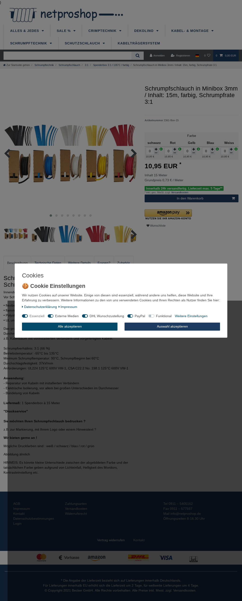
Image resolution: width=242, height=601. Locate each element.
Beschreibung (17, 263)
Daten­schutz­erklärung (40, 307)
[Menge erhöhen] (156, 149)
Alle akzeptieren (70, 326)
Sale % (64, 31)
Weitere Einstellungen (191, 316)
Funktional (164, 316)
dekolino (144, 31)
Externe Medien (67, 316)
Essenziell (37, 316)
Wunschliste (157, 225)
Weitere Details (79, 263)
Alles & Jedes (25, 31)
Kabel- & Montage (190, 31)
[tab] (17, 263)
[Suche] (137, 56)
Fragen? (104, 263)
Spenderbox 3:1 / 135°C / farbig (110, 65)
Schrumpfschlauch (69, 65)
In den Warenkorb (190, 198)
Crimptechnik (103, 31)
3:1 (86, 65)
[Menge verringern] (156, 153)
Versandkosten (179, 192)
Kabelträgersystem (139, 43)
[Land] (197, 55)
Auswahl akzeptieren (172, 326)
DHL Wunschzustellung (107, 316)
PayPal (140, 316)
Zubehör (123, 263)
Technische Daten (48, 263)
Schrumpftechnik (29, 43)
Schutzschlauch (83, 43)
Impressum (68, 307)
